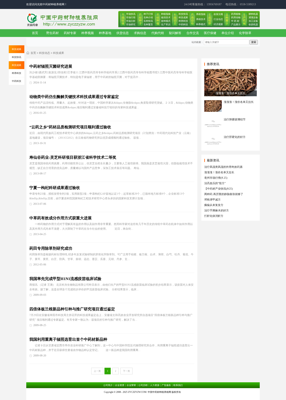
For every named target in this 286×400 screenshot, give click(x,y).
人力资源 (154, 385)
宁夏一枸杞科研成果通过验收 (54, 188)
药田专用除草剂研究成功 (50, 248)
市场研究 (130, 24)
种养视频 (87, 33)
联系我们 (178, 385)
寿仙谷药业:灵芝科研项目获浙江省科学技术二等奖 (72, 157)
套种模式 (165, 21)
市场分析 (130, 21)
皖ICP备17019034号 (143, 397)
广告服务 (166, 385)
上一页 (97, 371)
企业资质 (119, 385)
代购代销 (157, 33)
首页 (35, 33)
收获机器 (253, 24)
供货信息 (122, 33)
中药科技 (183, 24)
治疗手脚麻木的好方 (216, 210)
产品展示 (235, 24)
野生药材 (52, 33)
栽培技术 (165, 17)
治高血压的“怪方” (215, 183)
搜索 (253, 42)
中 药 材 (235, 21)
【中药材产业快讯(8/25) (218, 188)
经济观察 (218, 24)
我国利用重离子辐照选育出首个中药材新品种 (68, 339)
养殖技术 (200, 19)
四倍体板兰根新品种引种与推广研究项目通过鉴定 (72, 309)
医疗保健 (210, 33)
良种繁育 (148, 24)
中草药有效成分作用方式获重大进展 (60, 218)
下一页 (126, 371)
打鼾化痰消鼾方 (213, 215)
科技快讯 (183, 14)
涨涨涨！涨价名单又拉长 (219, 172)
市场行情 (130, 17)
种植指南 (165, 14)
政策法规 (218, 14)
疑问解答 (175, 33)
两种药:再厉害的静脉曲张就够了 (223, 194)
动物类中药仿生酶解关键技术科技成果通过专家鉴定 (74, 97)
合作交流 (192, 33)
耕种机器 (253, 14)
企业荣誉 (131, 385)
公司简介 (108, 385)
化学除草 (245, 33)
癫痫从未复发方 (213, 205)
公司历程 (143, 385)
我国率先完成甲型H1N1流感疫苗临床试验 (65, 279)
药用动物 (235, 17)
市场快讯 (130, 14)
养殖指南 (200, 14)
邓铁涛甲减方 (212, 199)
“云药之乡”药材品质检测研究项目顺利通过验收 (70, 127)
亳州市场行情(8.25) (215, 177)
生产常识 (165, 24)
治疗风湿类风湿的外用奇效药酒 (223, 166)
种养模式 (200, 24)
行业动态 (218, 19)
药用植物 (235, 14)
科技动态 (44, 53)
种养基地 (105, 33)
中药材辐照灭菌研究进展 (50, 66)
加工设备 (253, 21)
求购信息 (140, 33)
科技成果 (183, 17)
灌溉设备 (253, 17)
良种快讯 (148, 21)
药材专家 (70, 33)
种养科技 (183, 21)
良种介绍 (148, 17)
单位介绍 (227, 33)
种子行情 (148, 14)
